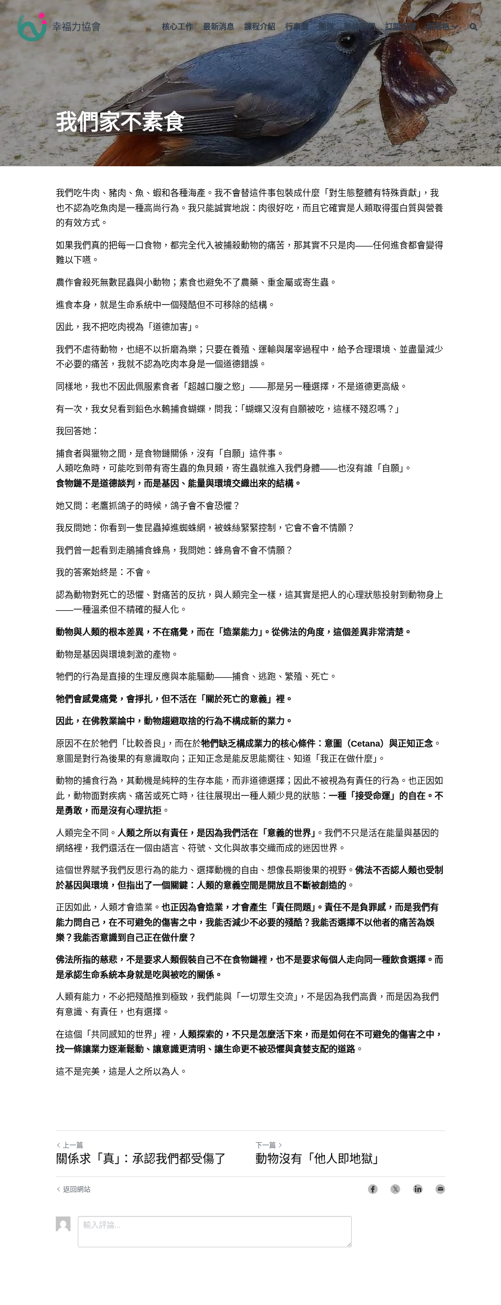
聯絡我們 (359, 26)
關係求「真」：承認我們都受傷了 (141, 1158)
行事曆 (297, 26)
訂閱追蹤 (400, 26)
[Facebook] (373, 1189)
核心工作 (177, 26)
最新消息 (218, 26)
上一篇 (73, 1145)
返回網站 (77, 1189)
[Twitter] (395, 1189)
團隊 (326, 26)
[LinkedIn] (418, 1189)
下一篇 (265, 1145)
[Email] (440, 1189)
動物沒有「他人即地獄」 (320, 1158)
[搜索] (473, 27)
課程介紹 (259, 26)
